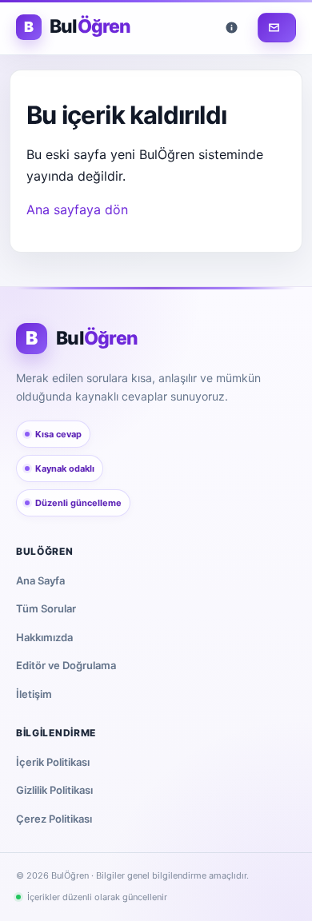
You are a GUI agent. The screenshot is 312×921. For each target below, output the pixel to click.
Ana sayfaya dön (77, 209)
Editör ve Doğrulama (66, 665)
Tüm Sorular (46, 608)
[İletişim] (277, 27)
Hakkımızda (44, 637)
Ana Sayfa (40, 580)
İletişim (34, 694)
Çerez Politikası (54, 818)
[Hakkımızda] (234, 27)
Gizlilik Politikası (54, 789)
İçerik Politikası (53, 762)
